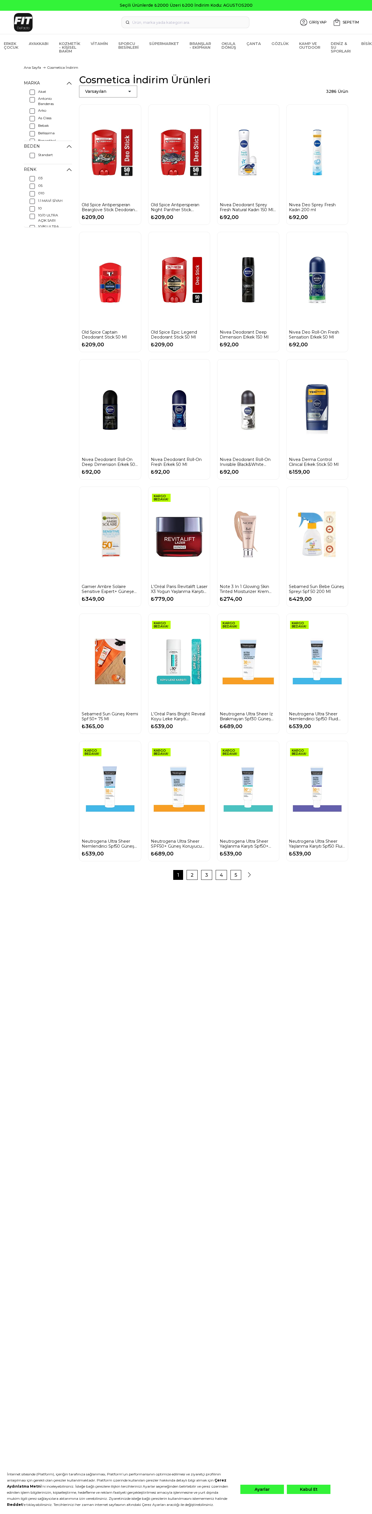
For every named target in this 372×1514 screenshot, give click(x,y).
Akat (42, 91)
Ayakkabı (39, 43)
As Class (44, 118)
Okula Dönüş (228, 45)
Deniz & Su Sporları (341, 47)
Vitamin (99, 43)
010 (41, 193)
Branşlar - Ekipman (200, 45)
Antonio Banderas (46, 101)
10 (40, 208)
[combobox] (185, 22)
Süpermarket (164, 43)
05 (40, 185)
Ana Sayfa (32, 67)
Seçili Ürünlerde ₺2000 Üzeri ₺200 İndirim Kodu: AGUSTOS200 (186, 5)
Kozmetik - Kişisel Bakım (69, 47)
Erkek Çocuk (11, 45)
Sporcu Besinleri (128, 45)
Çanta (253, 43)
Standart (45, 155)
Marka (32, 83)
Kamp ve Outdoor (309, 45)
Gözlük (280, 43)
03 (40, 178)
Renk (30, 169)
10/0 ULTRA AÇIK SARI (48, 218)
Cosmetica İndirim (62, 67)
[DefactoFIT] (66, 22)
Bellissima (46, 133)
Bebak (43, 125)
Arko (42, 110)
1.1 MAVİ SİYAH (50, 200)
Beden (32, 146)
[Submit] (127, 22)
